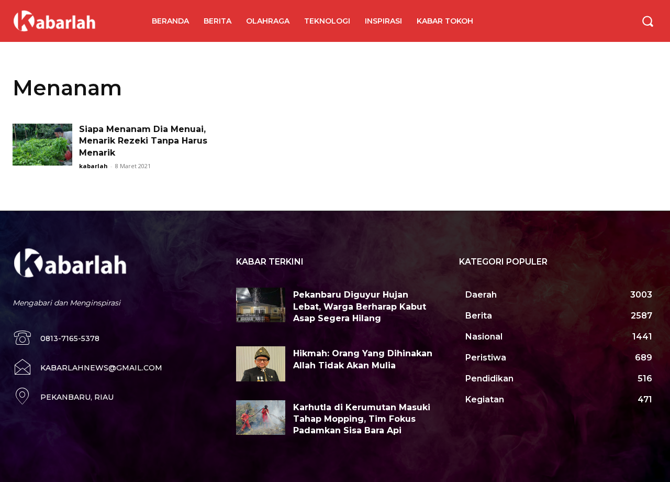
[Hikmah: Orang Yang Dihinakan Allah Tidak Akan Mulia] (261, 363)
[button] (647, 21)
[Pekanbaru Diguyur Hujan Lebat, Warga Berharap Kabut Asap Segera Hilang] (261, 305)
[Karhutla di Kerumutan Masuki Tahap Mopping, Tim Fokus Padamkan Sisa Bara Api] (261, 417)
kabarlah (93, 166)
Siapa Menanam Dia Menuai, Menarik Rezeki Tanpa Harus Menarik (143, 141)
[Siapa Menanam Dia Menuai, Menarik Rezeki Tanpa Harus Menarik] (42, 145)
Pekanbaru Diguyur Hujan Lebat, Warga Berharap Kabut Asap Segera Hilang (359, 306)
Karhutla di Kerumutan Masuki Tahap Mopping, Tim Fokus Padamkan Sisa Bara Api (361, 419)
